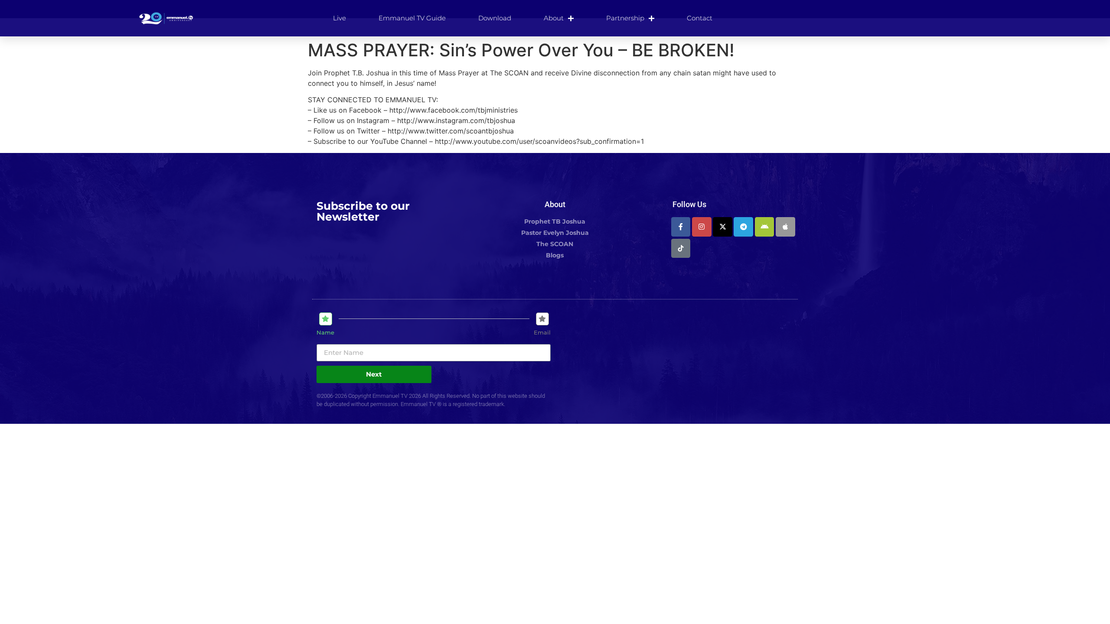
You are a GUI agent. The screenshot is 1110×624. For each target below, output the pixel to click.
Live (339, 18)
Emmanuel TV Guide (412, 18)
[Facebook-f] (681, 227)
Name (325, 332)
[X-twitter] (722, 227)
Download (494, 18)
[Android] (764, 227)
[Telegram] (743, 227)
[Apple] (785, 227)
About (554, 18)
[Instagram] (702, 227)
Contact (699, 18)
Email (542, 332)
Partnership (625, 18)
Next (374, 374)
